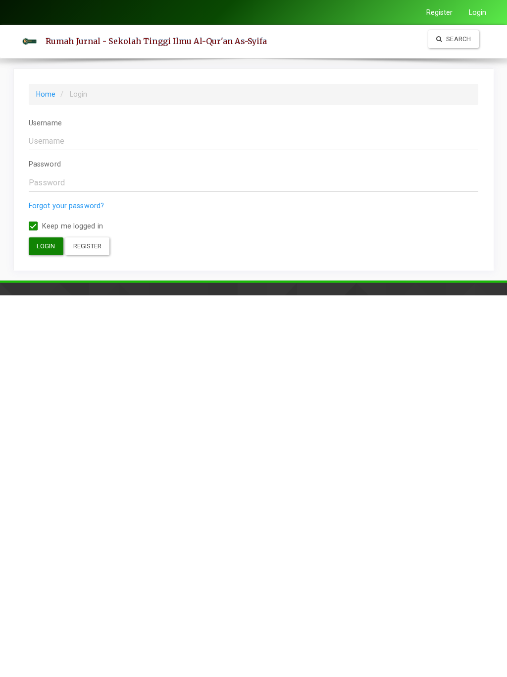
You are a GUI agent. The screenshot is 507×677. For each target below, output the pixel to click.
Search (458, 39)
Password (45, 164)
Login (478, 12)
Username (45, 123)
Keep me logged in (71, 226)
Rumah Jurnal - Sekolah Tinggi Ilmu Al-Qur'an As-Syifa (156, 41)
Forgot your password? (66, 206)
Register (439, 12)
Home (45, 94)
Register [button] (87, 246)
